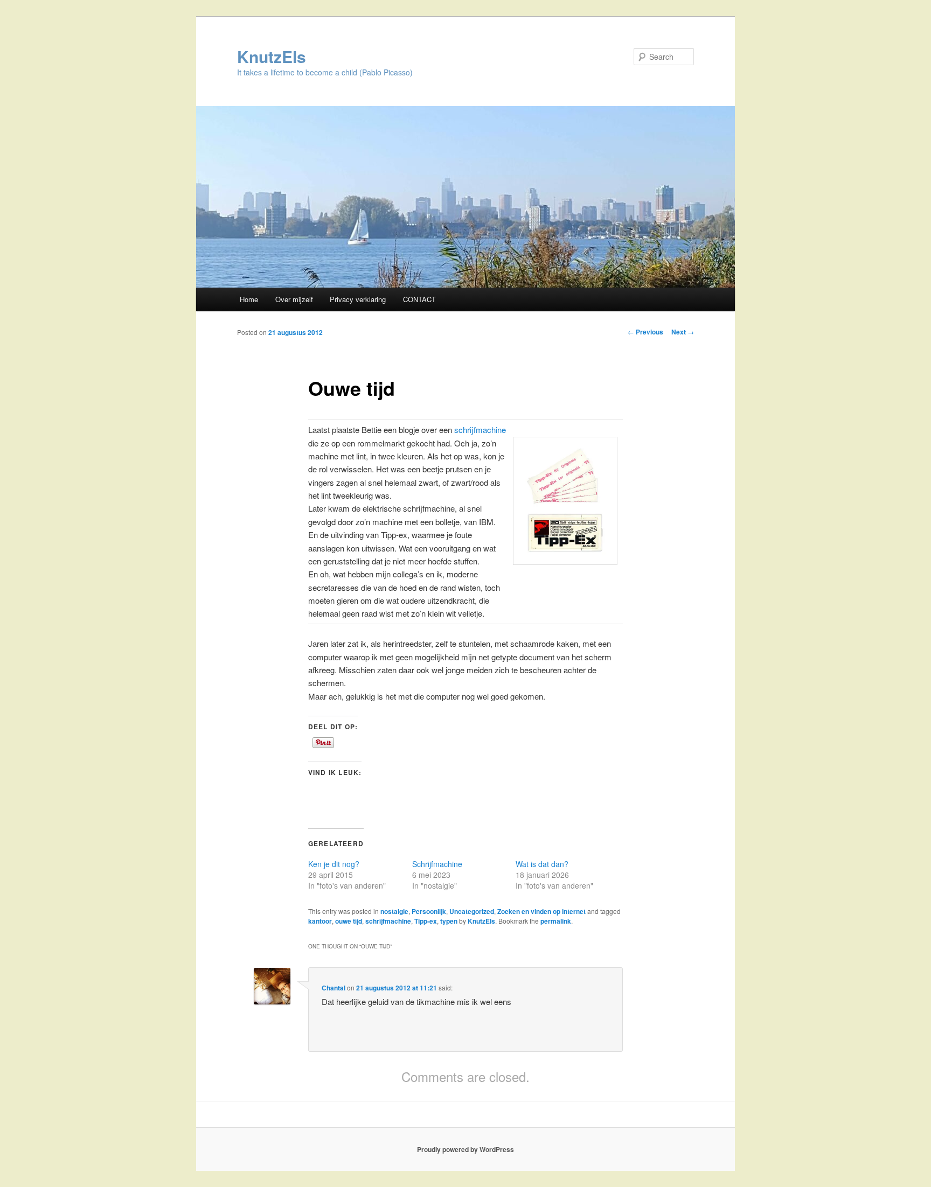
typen (448, 921)
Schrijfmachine (437, 863)
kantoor (320, 921)
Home (249, 299)
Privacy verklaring (358, 299)
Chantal (333, 988)
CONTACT (419, 299)
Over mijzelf (294, 299)
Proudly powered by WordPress (465, 1149)
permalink (555, 921)
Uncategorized (471, 911)
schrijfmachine (480, 429)
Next (682, 332)
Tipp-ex (425, 921)
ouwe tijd (348, 921)
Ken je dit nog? (333, 863)
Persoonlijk (429, 911)
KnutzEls (271, 56)
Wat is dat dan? (542, 863)
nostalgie (394, 911)
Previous (645, 332)
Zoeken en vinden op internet (541, 911)
